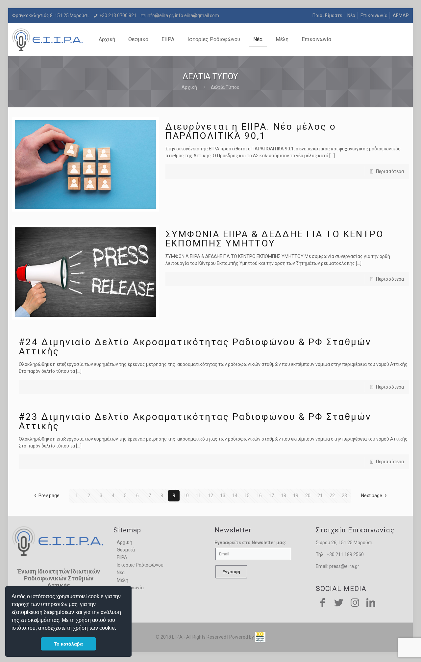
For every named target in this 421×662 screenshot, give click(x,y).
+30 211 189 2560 (345, 554)
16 (259, 495)
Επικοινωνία (373, 15)
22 (332, 495)
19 (295, 495)
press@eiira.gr (344, 566)
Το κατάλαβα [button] (68, 644)
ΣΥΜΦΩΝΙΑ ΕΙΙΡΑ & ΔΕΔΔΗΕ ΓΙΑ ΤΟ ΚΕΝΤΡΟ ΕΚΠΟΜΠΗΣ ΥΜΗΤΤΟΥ (274, 239)
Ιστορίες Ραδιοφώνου (140, 565)
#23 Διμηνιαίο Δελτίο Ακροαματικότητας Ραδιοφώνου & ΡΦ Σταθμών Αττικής (195, 421)
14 (234, 495)
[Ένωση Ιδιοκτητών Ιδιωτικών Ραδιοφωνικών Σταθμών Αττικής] (48, 39)
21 (320, 495)
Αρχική (189, 87)
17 (271, 495)
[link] (260, 637)
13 (222, 495)
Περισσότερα (390, 171)
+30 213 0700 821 (117, 15)
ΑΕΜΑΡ (401, 15)
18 (283, 495)
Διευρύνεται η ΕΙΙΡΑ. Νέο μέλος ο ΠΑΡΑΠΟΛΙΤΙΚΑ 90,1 (250, 131)
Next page (371, 495)
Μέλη (122, 580)
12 (210, 495)
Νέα (351, 15)
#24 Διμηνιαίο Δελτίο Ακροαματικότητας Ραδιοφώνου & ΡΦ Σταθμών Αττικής (195, 347)
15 (247, 495)
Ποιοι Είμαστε (327, 15)
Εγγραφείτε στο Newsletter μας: (250, 542)
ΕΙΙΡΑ (122, 557)
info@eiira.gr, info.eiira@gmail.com (183, 15)
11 (198, 495)
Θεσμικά (126, 549)
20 (307, 495)
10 (186, 495)
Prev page (49, 495)
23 (344, 495)
